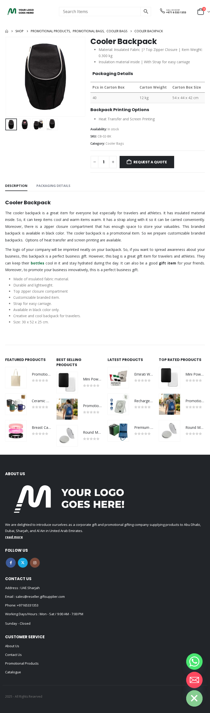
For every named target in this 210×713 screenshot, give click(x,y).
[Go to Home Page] (6, 31)
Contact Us (13, 654)
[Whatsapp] (194, 661)
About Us (12, 646)
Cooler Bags (115, 143)
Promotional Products (22, 663)
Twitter (23, 563)
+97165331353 (27, 605)
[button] (11, 77)
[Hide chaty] (194, 698)
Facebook (11, 563)
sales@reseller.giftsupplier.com (40, 596)
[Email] (194, 680)
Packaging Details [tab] (53, 185)
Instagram (35, 563)
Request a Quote (150, 162)
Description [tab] (16, 185)
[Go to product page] (16, 377)
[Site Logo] (20, 11)
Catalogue (13, 672)
